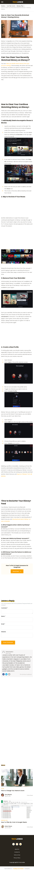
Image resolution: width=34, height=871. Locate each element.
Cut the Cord (11, 6)
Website (3, 632)
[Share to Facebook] (3, 674)
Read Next (16, 571)
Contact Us (17, 852)
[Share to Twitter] (6, 674)
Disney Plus (20, 6)
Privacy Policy (17, 857)
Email (3, 624)
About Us (17, 849)
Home (3, 6)
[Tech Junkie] (18, 2)
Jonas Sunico (9, 652)
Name (3, 616)
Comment (4, 608)
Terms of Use (17, 855)
